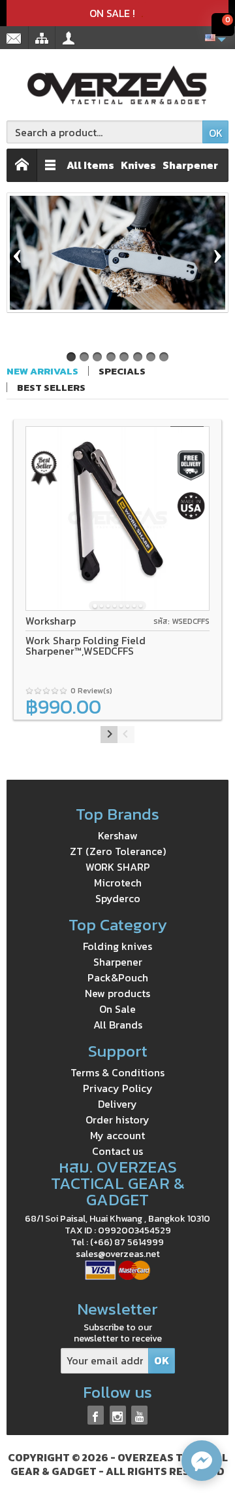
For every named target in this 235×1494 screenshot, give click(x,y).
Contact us (117, 1151)
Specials (122, 371)
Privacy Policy (118, 1088)
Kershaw (118, 835)
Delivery (117, 1104)
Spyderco (117, 898)
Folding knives (117, 946)
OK (216, 133)
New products (117, 993)
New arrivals (42, 371)
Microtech (118, 882)
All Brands (117, 1024)
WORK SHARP (118, 867)
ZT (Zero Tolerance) (118, 851)
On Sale (117, 1009)
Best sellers (51, 387)
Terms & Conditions (117, 1072)
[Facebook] (95, 1415)
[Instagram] (118, 1415)
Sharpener (190, 165)
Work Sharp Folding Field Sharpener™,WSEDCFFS (85, 645)
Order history (117, 1119)
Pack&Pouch (117, 977)
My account (117, 1135)
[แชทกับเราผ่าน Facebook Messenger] (201, 1460)
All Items (90, 165)
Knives (138, 165)
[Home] (22, 165)
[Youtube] (139, 1415)
